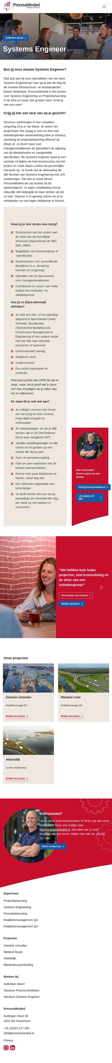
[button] (10, 587)
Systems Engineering (17, 907)
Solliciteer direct (14, 38)
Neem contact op (51, 846)
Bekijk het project (15, 716)
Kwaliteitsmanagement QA (21, 920)
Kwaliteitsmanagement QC (21, 926)
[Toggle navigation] (104, 6)
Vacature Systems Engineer (22, 996)
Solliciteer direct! (14, 984)
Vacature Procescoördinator (22, 990)
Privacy (8, 1040)
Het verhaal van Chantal (74, 595)
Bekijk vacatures (70, 603)
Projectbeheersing (15, 900)
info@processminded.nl (92, 487)
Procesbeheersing (15, 913)
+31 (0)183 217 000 (86, 497)
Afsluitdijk (10, 958)
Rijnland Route (13, 952)
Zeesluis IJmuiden (15, 945)
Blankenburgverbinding (18, 964)
